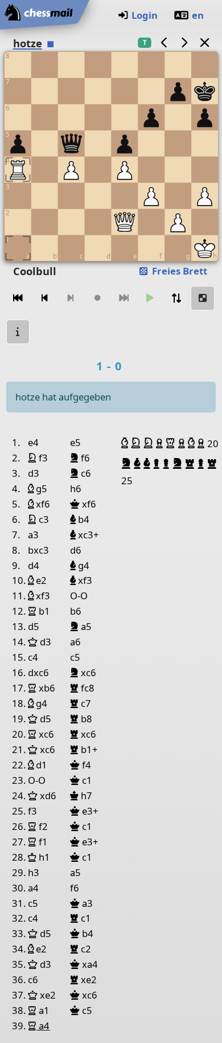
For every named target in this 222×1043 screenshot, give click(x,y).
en (198, 15)
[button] (126, 443)
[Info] (18, 332)
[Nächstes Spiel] (184, 42)
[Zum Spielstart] (18, 298)
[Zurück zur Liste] (204, 42)
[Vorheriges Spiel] (164, 42)
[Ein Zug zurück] (44, 298)
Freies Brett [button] (178, 270)
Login (144, 15)
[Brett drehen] (176, 298)
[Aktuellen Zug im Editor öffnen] (203, 298)
